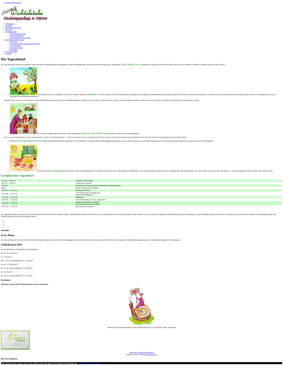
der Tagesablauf (15, 46)
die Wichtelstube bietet (13, 28)
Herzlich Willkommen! (13, 3)
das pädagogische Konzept (14, 40)
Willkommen (9, 24)
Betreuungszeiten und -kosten (20, 38)
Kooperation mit (11, 52)
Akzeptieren (81, 363)
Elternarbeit (14, 50)
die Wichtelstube (11, 32)
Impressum (133, 352)
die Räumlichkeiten (16, 36)
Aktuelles (8, 26)
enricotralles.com (151, 354)
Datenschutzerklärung (146, 352)
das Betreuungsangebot (18, 34)
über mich (8, 30)
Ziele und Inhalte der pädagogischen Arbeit (25, 44)
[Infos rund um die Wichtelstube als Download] (141, 324)
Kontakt (8, 54)
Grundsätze (14, 42)
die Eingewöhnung (16, 48)
